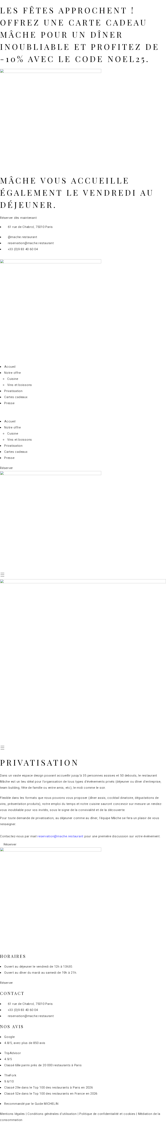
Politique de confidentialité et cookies (107, 1114)
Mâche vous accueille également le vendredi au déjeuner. (77, 192)
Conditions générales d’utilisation (52, 1114)
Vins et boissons (19, 385)
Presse (9, 403)
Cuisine (12, 379)
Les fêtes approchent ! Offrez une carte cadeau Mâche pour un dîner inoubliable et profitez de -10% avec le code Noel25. (80, 34)
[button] (83, 412)
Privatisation (13, 391)
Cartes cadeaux (16, 397)
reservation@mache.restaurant (60, 836)
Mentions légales (12, 1114)
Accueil (9, 366)
